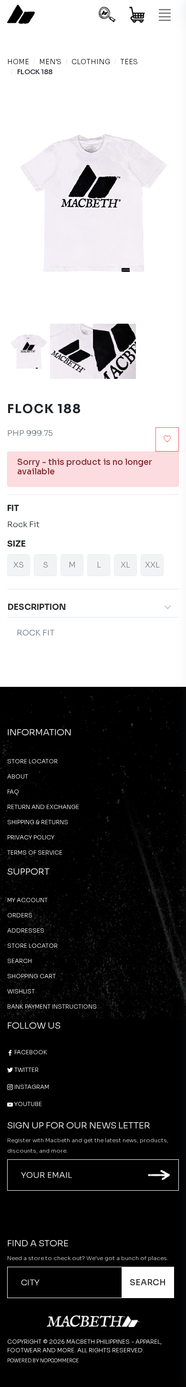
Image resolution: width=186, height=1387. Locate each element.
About (17, 776)
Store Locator (32, 761)
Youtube (27, 1104)
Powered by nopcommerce (43, 1361)
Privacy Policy (30, 837)
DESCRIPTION (37, 607)
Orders (19, 915)
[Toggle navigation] (164, 15)
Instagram (31, 1086)
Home (18, 62)
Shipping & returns (37, 822)
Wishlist (21, 991)
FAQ (13, 791)
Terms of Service (34, 852)
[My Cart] (137, 16)
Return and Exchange (43, 806)
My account (27, 900)
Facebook (30, 1052)
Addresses (25, 930)
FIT (13, 508)
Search (19, 960)
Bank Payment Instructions (52, 1006)
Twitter (26, 1069)
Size (16, 544)
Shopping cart (31, 976)
